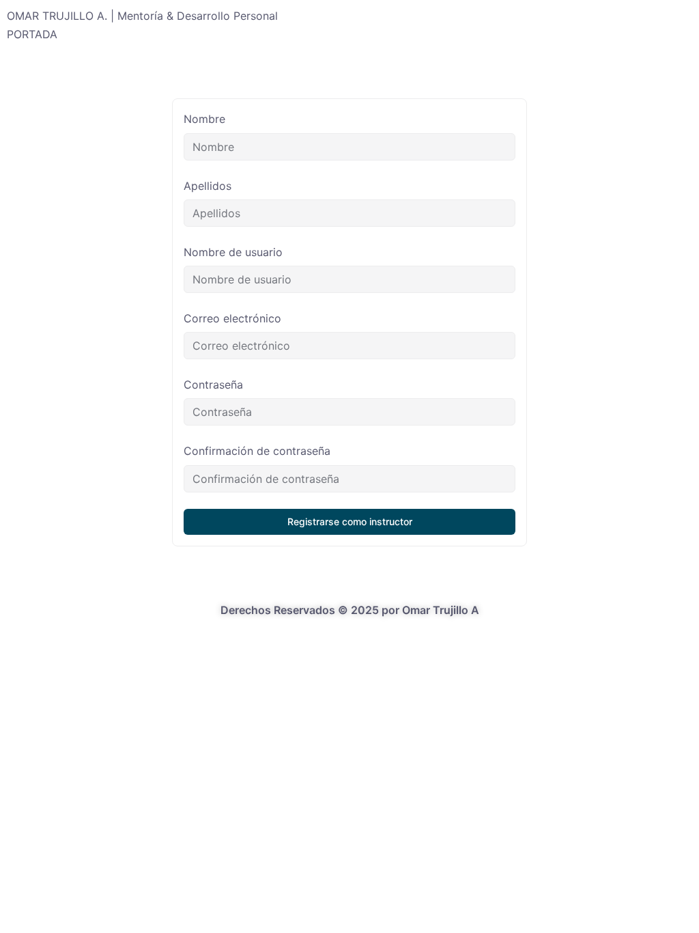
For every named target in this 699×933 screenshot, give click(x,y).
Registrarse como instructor (349, 521)
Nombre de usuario (233, 252)
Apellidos (207, 186)
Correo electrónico (232, 318)
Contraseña (213, 384)
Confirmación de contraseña (257, 451)
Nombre (204, 119)
